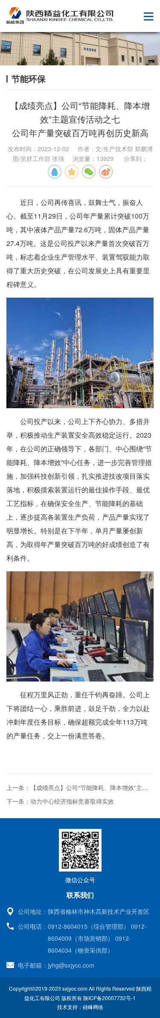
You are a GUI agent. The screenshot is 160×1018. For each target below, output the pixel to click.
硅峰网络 (93, 1006)
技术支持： (70, 1006)
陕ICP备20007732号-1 (109, 997)
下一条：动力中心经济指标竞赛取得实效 (60, 801)
